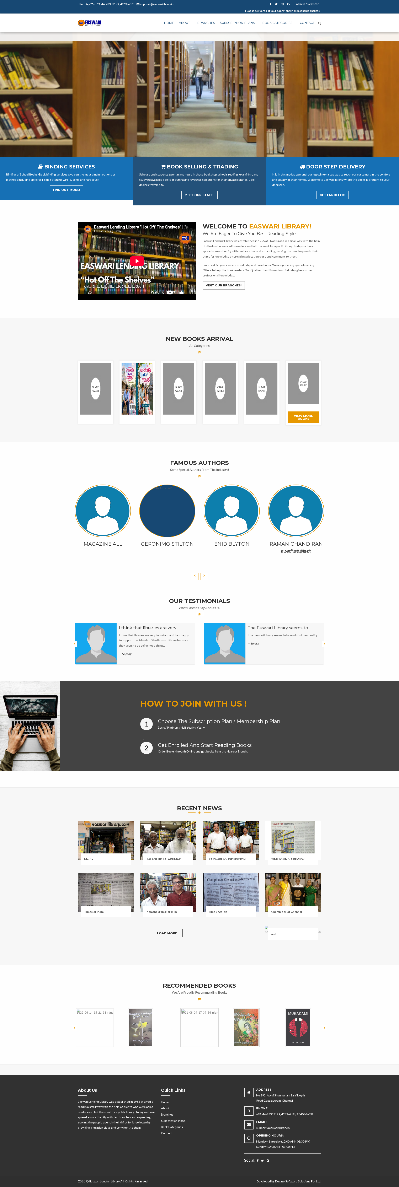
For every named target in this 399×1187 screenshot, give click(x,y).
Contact (307, 23)
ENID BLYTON (232, 544)
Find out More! (66, 190)
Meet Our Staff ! (199, 195)
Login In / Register (307, 4)
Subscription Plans (237, 23)
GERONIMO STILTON (167, 544)
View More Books (303, 417)
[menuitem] (168, 23)
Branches (206, 23)
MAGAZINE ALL (103, 544)
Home (169, 23)
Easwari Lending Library (104, 1181)
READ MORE (199, 114)
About (184, 23)
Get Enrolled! (332, 195)
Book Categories (277, 23)
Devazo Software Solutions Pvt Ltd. (298, 1181)
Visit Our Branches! (223, 285)
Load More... (168, 933)
